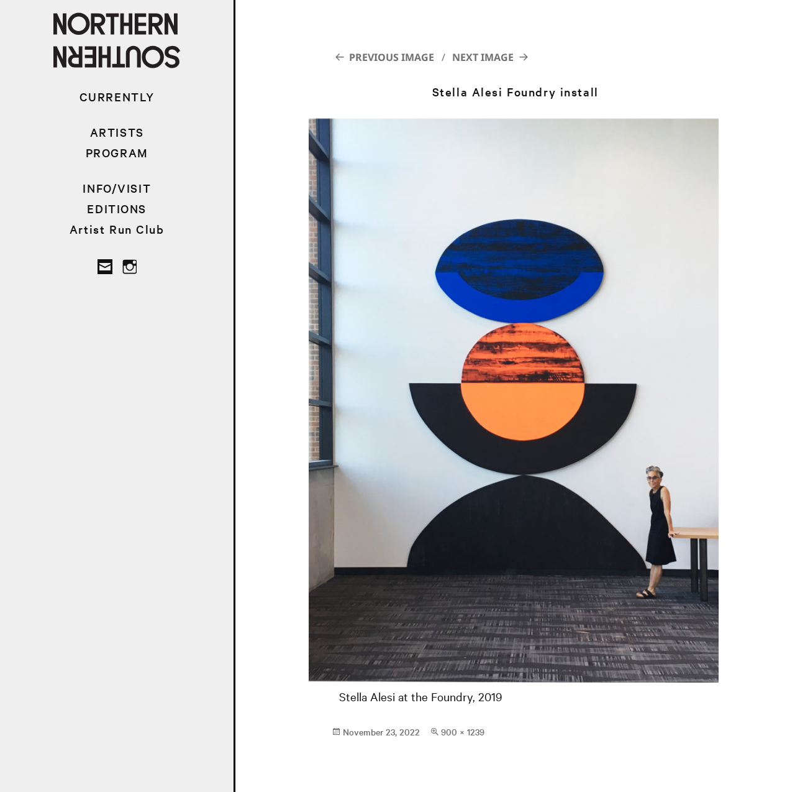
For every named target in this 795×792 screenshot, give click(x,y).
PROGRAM (117, 152)
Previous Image (391, 57)
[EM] (105, 266)
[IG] (129, 266)
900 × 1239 (462, 731)
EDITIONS (117, 208)
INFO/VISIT (117, 188)
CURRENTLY (117, 96)
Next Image (483, 57)
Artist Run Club (117, 229)
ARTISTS (117, 132)
